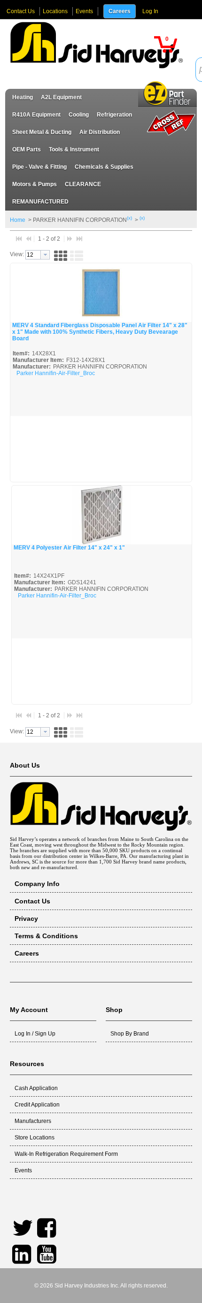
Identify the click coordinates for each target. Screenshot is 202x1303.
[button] (166, 44)
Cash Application (36, 1088)
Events (84, 11)
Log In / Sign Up (35, 1033)
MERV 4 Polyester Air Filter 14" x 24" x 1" (69, 547)
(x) (129, 217)
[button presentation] (45, 255)
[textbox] (33, 255)
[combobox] (37, 254)
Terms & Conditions (46, 936)
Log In (150, 11)
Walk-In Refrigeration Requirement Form (66, 1154)
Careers (120, 11)
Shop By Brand (129, 1033)
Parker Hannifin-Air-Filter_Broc (55, 373)
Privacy (26, 918)
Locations (55, 11)
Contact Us (21, 11)
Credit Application (37, 1104)
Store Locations (34, 1137)
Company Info (37, 883)
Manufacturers (33, 1121)
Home (17, 220)
